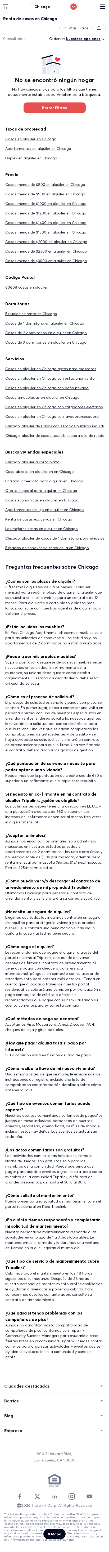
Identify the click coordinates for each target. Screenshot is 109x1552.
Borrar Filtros (54, 107)
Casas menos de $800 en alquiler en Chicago (45, 184)
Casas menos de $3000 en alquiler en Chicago (46, 260)
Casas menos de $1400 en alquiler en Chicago (46, 222)
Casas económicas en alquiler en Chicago (42, 500)
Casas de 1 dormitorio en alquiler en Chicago (44, 323)
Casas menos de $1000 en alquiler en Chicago (46, 203)
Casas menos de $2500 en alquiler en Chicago (46, 251)
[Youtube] (89, 1496)
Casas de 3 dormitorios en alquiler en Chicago (46, 342)
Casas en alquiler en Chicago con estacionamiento (50, 378)
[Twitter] (37, 1496)
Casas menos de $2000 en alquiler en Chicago (46, 241)
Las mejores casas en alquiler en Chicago (41, 528)
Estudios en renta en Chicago (31, 313)
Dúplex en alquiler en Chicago (31, 158)
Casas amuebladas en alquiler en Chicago (42, 397)
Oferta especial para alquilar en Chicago (41, 490)
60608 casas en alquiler (26, 287)
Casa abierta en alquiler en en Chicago (39, 471)
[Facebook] (20, 1496)
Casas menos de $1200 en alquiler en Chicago (45, 213)
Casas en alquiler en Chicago (30, 139)
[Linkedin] (54, 1496)
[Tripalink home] (5, 6)
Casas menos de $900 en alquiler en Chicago (45, 194)
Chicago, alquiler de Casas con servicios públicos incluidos (56, 426)
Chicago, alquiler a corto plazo (32, 462)
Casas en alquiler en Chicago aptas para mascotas (50, 368)
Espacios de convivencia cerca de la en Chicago (47, 547)
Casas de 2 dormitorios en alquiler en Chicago (46, 332)
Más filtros (79, 28)
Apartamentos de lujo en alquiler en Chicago (44, 509)
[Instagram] (72, 1496)
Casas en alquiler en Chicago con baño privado (47, 387)
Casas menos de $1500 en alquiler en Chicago (45, 232)
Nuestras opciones (83, 38)
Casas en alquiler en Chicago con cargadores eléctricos (54, 407)
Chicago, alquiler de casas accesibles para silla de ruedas (55, 435)
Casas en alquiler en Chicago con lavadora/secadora (52, 416)
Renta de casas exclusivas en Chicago (38, 519)
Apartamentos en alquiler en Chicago (38, 148)
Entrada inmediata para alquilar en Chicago (44, 481)
